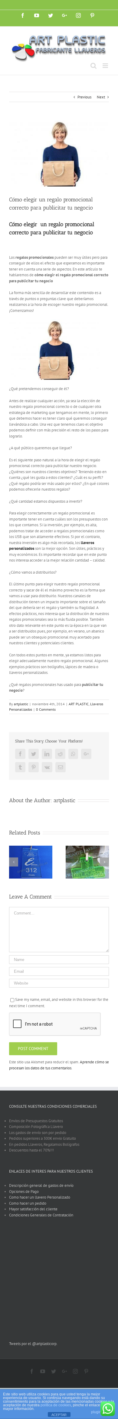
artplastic (21, 704)
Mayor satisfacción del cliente (33, 1209)
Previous (84, 97)
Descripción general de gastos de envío (41, 1185)
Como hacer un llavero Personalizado (39, 1197)
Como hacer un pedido (27, 1203)
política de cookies (56, 1405)
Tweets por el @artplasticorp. (33, 1343)
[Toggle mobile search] (93, 65)
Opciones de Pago (24, 1191)
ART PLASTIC (79, 704)
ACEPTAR (59, 1415)
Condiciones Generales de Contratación (41, 1215)
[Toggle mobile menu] (106, 65)
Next (101, 97)
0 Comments (46, 709)
